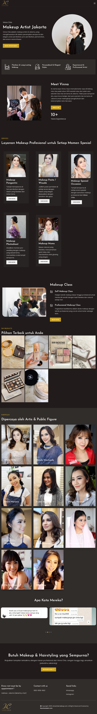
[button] (45, 632)
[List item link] (48, 690)
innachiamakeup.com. (60, 706)
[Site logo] (5, 3)
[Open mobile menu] (95, 3)
